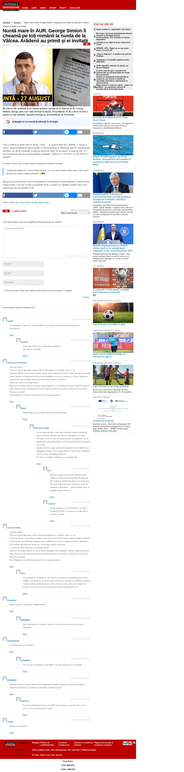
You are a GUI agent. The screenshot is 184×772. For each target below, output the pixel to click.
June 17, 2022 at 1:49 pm (81, 426)
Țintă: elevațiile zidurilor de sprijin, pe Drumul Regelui (112, 67)
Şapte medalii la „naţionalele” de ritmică (113, 29)
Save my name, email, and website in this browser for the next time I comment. (39, 290)
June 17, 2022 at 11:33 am (80, 361)
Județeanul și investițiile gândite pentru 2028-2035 (112, 61)
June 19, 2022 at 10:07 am (80, 699)
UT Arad (98, 266)
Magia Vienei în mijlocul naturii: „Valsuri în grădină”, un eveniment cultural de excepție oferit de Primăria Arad (114, 87)
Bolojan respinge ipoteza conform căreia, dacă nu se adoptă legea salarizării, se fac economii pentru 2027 (112, 248)
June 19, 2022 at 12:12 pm (80, 720)
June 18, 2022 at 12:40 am (80, 340)
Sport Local (45, 755)
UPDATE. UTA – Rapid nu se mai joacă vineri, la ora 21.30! (112, 49)
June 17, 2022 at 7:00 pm (81, 639)
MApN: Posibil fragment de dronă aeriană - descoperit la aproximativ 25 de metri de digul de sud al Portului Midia (112, 161)
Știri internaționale (58, 750)
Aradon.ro (23, 743)
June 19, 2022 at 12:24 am (80, 678)
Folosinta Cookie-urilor (64, 744)
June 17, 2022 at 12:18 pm (80, 406)
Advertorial (101, 397)
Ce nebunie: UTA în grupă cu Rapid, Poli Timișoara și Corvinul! (111, 291)
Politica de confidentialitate (47, 744)
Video (43, 8)
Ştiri (34, 8)
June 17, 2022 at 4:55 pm (81, 598)
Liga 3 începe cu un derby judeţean (111, 386)
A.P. (8, 45)
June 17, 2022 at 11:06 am (80, 319)
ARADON (6, 23)
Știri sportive (56, 755)
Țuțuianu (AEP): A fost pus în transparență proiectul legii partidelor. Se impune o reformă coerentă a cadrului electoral (112, 198)
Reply (11, 335)
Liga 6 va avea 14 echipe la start (109, 324)
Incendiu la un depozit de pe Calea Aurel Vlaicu (113, 43)
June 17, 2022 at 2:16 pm (81, 468)
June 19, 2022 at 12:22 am (80, 658)
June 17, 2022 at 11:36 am (80, 525)
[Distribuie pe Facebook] (18, 132)
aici (32, 307)
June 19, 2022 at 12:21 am (80, 618)
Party (63, 8)
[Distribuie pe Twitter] (48, 132)
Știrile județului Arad (40, 750)
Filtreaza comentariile (80, 210)
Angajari (75, 8)
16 (87, 45)
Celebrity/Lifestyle (88, 750)
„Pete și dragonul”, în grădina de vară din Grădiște (113, 55)
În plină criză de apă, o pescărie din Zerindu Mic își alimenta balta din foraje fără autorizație (113, 73)
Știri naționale (74, 750)
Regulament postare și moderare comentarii (104, 744)
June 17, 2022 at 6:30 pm (81, 571)
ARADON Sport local (107, 301)
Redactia (35, 743)
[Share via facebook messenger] (70, 132)
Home (25, 8)
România (17, 23)
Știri (20, 750)
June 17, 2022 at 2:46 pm (81, 502)
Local (97, 94)
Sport (52, 8)
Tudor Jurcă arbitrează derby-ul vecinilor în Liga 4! (109, 355)
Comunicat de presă (103, 421)
